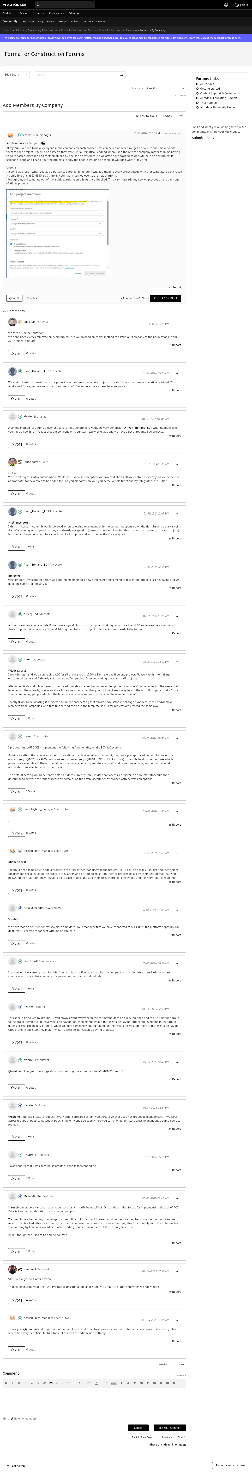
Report (176, 287)
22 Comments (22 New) (134, 298)
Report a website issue (230, 1465)
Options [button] (178, 95)
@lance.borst (20, 523)
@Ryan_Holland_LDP (138, 428)
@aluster (14, 576)
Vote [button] (15, 298)
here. (116, 38)
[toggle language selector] (226, 4)
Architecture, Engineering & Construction (35, 30)
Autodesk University (94, 21)
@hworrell (15, 1117)
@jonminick (31, 1329)
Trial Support (208, 103)
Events (51, 21)
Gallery (75, 21)
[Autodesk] (15, 4)
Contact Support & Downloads (219, 93)
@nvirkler (14, 1071)
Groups (63, 21)
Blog (40, 21)
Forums (27, 21)
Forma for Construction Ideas (115, 30)
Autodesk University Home (217, 107)
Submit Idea (202, 137)
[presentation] (6, 1383)
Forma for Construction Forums (78, 30)
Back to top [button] (17, 1466)
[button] (57, 233)
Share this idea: (159, 1445)
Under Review (172, 133)
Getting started (210, 89)
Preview (181, 1376)
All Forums (207, 84)
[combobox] (65, 4)
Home (6, 30)
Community (10, 21)
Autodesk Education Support (218, 98)
